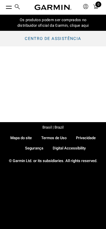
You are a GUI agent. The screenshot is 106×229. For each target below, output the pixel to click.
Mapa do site (21, 138)
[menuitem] (17, 7)
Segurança (34, 148)
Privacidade (86, 138)
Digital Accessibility (69, 148)
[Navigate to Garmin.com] (53, 7)
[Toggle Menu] (3, 6)
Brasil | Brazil (53, 127)
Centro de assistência (53, 38)
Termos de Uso (54, 138)
